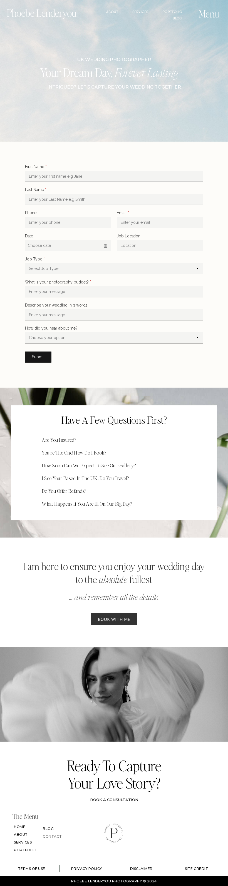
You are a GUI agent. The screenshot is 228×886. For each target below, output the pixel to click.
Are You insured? (59, 439)
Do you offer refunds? (64, 491)
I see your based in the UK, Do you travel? (85, 478)
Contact (52, 836)
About (112, 11)
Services (140, 11)
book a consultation (114, 799)
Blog (177, 18)
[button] (114, 440)
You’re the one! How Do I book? (74, 452)
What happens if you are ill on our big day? (87, 503)
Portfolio (172, 11)
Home (19, 827)
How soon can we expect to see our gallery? (89, 465)
